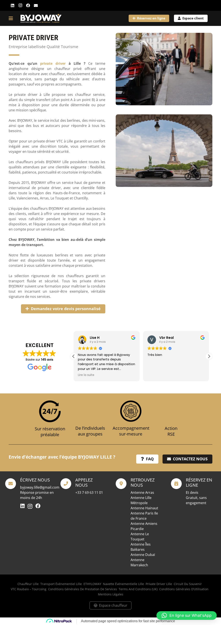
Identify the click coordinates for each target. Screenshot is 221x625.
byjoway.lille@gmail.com (39, 487)
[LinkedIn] (12, 5)
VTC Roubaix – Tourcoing (28, 589)
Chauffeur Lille (28, 584)
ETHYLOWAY (92, 584)
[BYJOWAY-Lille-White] (41, 18)
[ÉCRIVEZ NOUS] (12, 483)
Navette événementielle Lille (123, 584)
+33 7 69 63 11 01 (89, 492)
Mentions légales (110, 594)
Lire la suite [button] (86, 375)
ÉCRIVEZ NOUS (35, 480)
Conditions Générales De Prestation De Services (82, 589)
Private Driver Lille (159, 584)
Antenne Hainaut (144, 508)
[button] (11, 18)
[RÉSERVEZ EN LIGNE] (178, 483)
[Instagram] (20, 5)
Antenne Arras (142, 492)
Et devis (192, 492)
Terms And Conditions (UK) (138, 589)
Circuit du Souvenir (188, 584)
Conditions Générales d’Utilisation (183, 589)
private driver (53, 63)
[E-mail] (36, 5)
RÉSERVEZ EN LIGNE (199, 482)
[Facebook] (28, 5)
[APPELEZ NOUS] (67, 483)
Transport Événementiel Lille (61, 584)
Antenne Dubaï (143, 554)
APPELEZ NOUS (84, 482)
